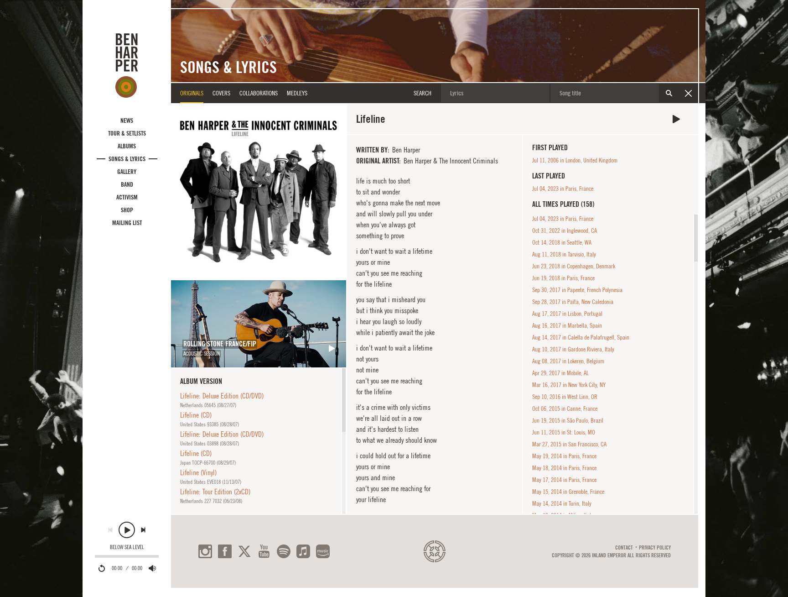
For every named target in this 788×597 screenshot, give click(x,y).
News (126, 120)
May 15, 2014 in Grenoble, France (568, 491)
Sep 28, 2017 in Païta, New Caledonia (572, 301)
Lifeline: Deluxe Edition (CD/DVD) (222, 396)
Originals (191, 93)
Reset (688, 93)
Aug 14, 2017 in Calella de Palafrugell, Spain (580, 337)
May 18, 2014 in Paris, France (564, 467)
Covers (221, 93)
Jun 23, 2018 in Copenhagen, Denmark (573, 266)
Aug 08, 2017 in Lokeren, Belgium (568, 361)
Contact (624, 547)
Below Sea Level (127, 547)
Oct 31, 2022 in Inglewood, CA (564, 230)
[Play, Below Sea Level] (127, 530)
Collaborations (258, 93)
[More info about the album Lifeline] (258, 191)
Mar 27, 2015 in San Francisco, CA (569, 444)
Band (127, 184)
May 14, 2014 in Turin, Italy (561, 503)
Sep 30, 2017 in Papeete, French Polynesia (577, 289)
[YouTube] (264, 551)
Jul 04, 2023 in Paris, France (562, 188)
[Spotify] (283, 551)
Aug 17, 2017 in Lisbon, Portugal (567, 313)
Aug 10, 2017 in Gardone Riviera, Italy (573, 349)
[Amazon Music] (323, 551)
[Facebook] (225, 551)
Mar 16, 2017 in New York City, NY (569, 384)
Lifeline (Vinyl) (198, 472)
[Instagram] (205, 551)
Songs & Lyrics (127, 158)
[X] (244, 551)
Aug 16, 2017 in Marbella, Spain (567, 325)
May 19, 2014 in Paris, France (564, 456)
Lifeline (676, 119)
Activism (127, 197)
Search (669, 93)
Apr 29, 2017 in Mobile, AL (560, 373)
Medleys (297, 93)
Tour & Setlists (127, 133)
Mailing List (127, 222)
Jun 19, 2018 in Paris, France (563, 278)
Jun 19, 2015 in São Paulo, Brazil (567, 420)
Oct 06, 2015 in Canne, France (564, 408)
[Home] (126, 65)
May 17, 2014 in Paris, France (564, 479)
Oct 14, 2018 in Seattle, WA (561, 242)
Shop (127, 210)
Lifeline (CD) (196, 415)
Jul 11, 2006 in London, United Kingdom (574, 160)
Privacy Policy (655, 547)
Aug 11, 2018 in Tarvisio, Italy (564, 254)
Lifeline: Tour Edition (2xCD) (215, 491)
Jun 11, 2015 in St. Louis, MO (563, 432)
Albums (127, 146)
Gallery (126, 171)
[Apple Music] (303, 551)
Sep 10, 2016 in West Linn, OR (564, 396)
